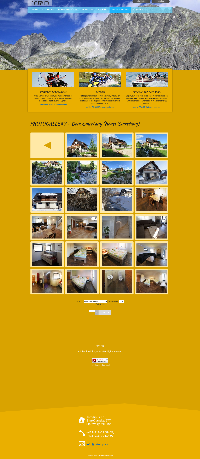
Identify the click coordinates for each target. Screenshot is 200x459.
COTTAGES (48, 9)
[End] (108, 312)
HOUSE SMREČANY (67, 9)
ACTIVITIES (87, 9)
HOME (35, 9)
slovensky (141, 1)
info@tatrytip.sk (97, 444)
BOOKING (102, 9)
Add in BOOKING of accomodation (53, 105)
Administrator (108, 456)
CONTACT (138, 9)
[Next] (104, 312)
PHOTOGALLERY (120, 9)
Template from (95, 456)
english (161, 1)
